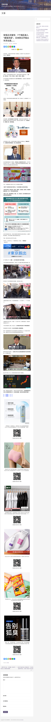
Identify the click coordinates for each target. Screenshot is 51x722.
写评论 (16, 43)
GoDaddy (21, 719)
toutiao (11, 43)
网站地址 (4, 706)
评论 (4, 679)
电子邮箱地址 (5, 701)
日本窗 (8, 662)
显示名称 (4, 695)
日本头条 (4, 4)
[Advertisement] (17, 25)
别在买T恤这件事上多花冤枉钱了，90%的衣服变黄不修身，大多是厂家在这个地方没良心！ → (25, 669)
